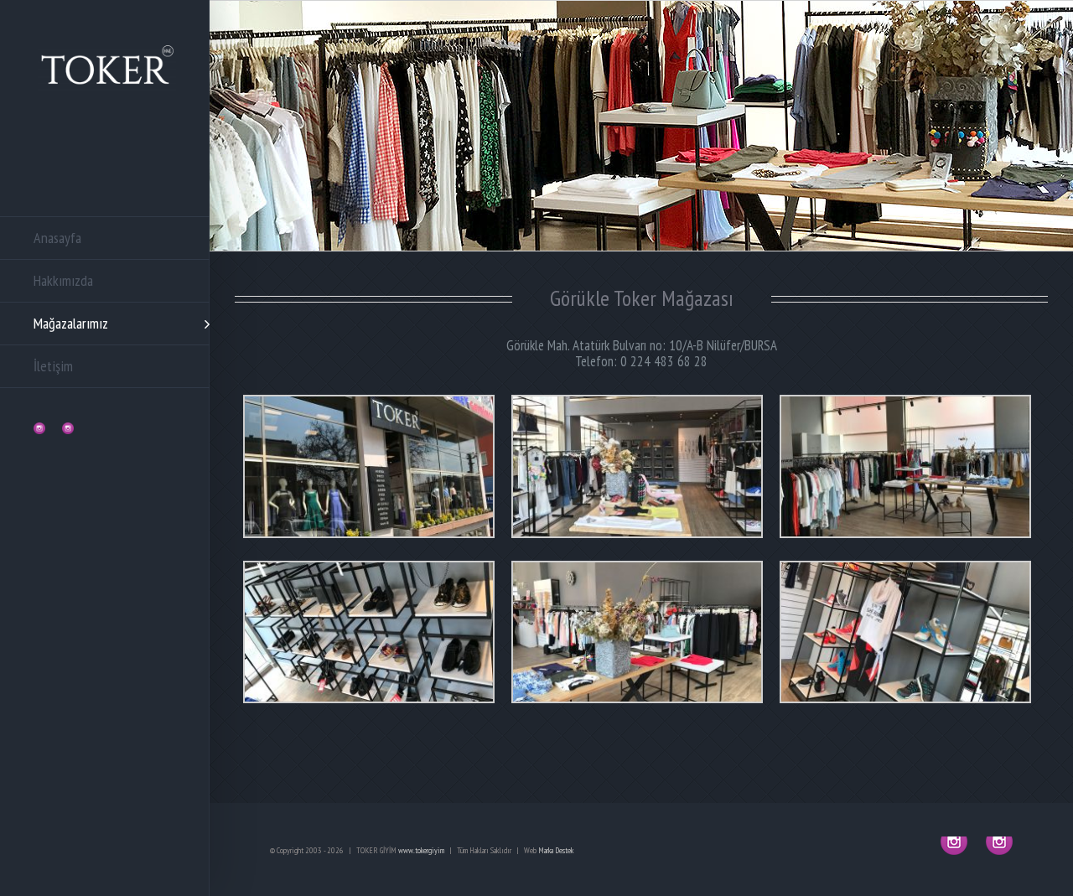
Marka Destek (555, 850)
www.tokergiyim (421, 850)
